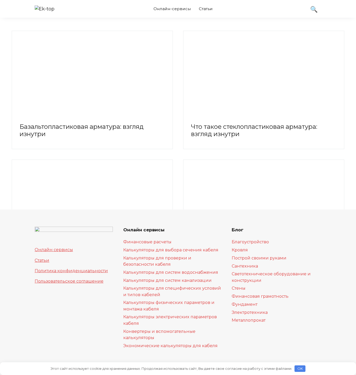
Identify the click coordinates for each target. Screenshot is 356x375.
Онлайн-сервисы (172, 8)
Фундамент (244, 304)
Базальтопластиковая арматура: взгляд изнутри (82, 130)
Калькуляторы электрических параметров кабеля (170, 320)
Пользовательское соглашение (69, 281)
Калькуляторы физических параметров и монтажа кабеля (168, 305)
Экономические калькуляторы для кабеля (170, 345)
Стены (238, 288)
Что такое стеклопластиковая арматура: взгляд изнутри (254, 130)
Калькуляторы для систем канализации (167, 280)
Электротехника (250, 312)
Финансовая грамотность (260, 296)
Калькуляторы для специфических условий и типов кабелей (172, 291)
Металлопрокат (249, 320)
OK (300, 368)
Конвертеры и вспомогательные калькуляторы (159, 334)
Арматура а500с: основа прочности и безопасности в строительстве (250, 259)
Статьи (206, 8)
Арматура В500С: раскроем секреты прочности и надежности (77, 259)
